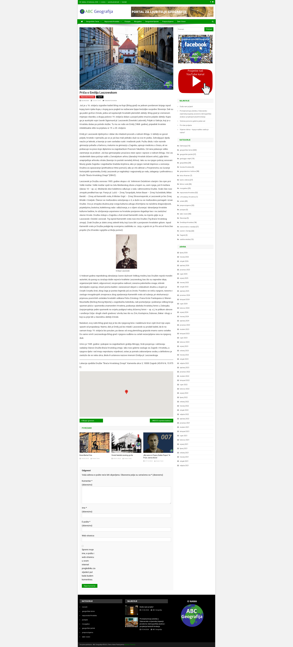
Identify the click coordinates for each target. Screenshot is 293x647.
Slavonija (183, 218)
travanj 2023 (184, 355)
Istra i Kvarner (185, 175)
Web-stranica (88, 535)
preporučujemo (168, 21)
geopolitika (184, 163)
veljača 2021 (184, 465)
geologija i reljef (185, 159)
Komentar (87, 483)
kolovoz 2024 (184, 308)
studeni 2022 (184, 376)
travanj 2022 (184, 406)
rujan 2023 (183, 338)
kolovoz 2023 (184, 342)
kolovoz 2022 (184, 389)
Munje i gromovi (88, 421)
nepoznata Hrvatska (111, 21)
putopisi (127, 21)
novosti (84, 607)
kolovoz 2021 (184, 440)
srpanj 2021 (184, 444)
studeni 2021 (184, 427)
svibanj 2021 (184, 453)
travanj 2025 (184, 282)
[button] (126, 392)
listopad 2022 (185, 380)
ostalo (182, 201)
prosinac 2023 (185, 325)
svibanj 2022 (184, 402)
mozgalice (138, 21)
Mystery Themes (130, 644)
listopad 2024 (185, 299)
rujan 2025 (183, 274)
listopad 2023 (185, 333)
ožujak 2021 (184, 461)
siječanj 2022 (184, 419)
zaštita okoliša (185, 239)
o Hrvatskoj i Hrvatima (187, 197)
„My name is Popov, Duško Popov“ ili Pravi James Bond (156, 456)
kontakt (124, 2)
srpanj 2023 (184, 346)
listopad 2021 (185, 431)
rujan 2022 (183, 385)
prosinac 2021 (185, 423)
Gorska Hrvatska (186, 167)
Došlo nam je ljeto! (186, 106)
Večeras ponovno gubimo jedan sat (192, 121)
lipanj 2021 (184, 448)
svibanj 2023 (184, 351)
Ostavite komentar (111, 100)
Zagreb (100, 97)
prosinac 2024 (185, 295)
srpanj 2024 (184, 312)
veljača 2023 (184, 363)
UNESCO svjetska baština (161, 421)
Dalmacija (183, 146)
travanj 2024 (184, 316)
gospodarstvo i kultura (188, 171)
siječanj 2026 (184, 265)
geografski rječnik (152, 21)
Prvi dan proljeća (186, 125)
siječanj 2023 (184, 367)
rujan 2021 (183, 436)
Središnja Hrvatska (186, 222)
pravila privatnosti (113, 2)
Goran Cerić (96, 100)
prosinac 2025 (185, 270)
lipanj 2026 (184, 253)
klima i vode (184, 184)
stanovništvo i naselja (187, 227)
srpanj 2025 (184, 278)
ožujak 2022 (184, 410)
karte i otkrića (185, 180)
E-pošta (87, 524)
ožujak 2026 (184, 261)
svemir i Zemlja (185, 231)
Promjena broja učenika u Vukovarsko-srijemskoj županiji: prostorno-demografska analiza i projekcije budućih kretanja (195, 114)
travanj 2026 (184, 257)
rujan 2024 (183, 304)
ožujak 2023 (184, 359)
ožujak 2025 (184, 287)
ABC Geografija (157, 610)
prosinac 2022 (185, 372)
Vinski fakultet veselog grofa (122, 455)
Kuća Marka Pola (86, 455)
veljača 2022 (184, 414)
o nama (103, 2)
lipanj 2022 (184, 397)
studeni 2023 (184, 329)
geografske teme (92, 21)
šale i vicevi (181, 21)
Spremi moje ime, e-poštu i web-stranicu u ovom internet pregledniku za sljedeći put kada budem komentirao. (88, 564)
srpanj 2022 (184, 393)
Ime (87, 510)
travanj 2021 (184, 457)
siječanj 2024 (184, 321)
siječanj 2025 (184, 291)
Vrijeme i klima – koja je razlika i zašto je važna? (194, 131)
